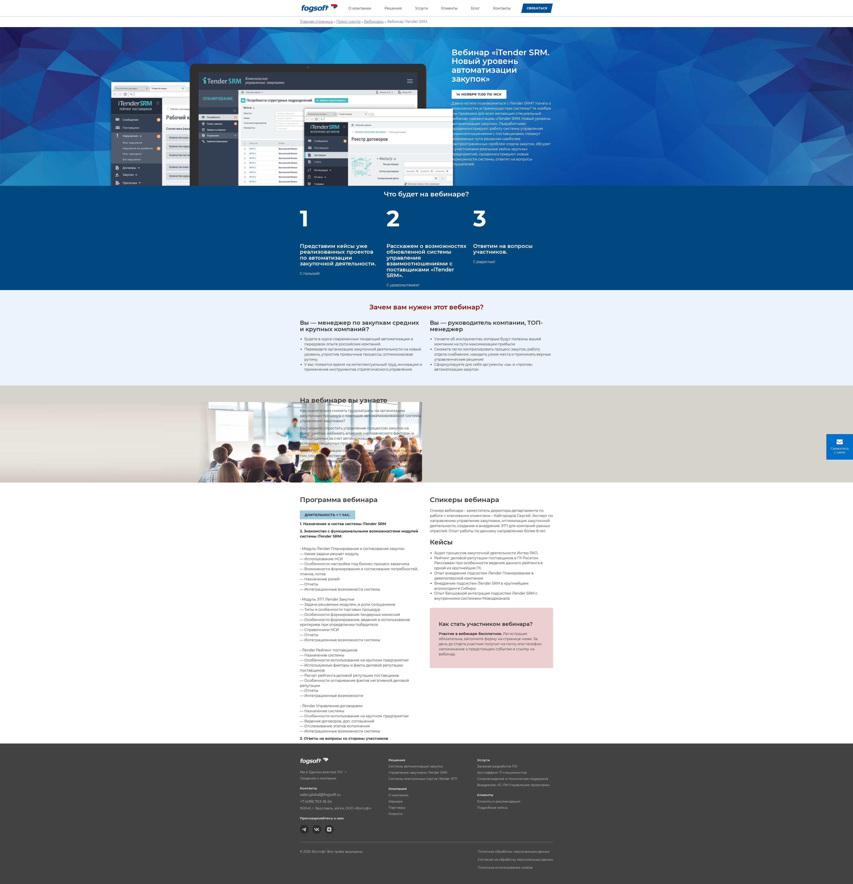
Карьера (396, 801)
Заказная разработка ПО (497, 766)
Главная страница (316, 22)
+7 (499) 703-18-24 (316, 801)
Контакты (502, 8)
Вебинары (374, 22)
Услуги (421, 8)
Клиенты (449, 8)
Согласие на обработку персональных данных (515, 860)
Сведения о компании (318, 778)
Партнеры (397, 808)
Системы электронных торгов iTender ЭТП (423, 779)
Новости (396, 814)
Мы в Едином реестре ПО (321, 772)
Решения (393, 8)
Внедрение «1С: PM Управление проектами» (513, 785)
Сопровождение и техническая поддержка (512, 779)
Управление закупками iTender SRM (418, 773)
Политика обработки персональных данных (514, 852)
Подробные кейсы (492, 808)
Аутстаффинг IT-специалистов (502, 773)
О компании (359, 8)
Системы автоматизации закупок (416, 766)
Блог (475, 8)
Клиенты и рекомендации (498, 801)
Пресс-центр (348, 22)
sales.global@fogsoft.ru (320, 795)
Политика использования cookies (505, 868)
